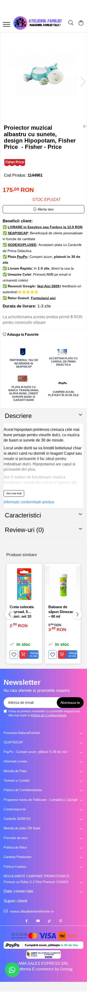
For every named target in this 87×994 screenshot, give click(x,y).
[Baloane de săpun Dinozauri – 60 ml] (63, 584)
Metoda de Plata (15, 771)
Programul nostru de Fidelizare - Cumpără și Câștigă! (41, 800)
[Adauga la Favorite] (14, 654)
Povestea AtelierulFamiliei (22, 733)
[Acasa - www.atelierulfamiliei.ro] (37, 23)
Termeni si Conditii (16, 780)
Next (83, 82)
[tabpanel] (43, 76)
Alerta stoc (46, 209)
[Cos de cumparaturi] (80, 23)
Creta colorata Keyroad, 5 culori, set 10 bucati (22, 611)
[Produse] (6, 24)
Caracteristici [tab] (23, 515)
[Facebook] (26, 921)
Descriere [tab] (18, 415)
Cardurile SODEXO (17, 819)
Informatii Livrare (15, 761)
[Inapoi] (83, 126)
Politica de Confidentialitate (49, 715)
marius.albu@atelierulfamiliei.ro (31, 911)
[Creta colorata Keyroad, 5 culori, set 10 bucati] (24, 584)
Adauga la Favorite (22, 334)
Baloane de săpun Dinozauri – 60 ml (62, 611)
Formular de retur (16, 838)
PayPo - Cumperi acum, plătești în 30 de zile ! (36, 752)
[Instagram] (60, 921)
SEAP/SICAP (13, 742)
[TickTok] (49, 921)
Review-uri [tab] (24, 529)
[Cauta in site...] (70, 23)
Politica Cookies (15, 866)
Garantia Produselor (17, 857)
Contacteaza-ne (15, 809)
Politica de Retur (15, 847)
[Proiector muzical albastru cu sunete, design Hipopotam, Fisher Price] (43, 76)
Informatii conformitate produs (29, 502)
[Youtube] (38, 921)
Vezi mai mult (14, 493)
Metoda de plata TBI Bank (22, 828)
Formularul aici (43, 298)
